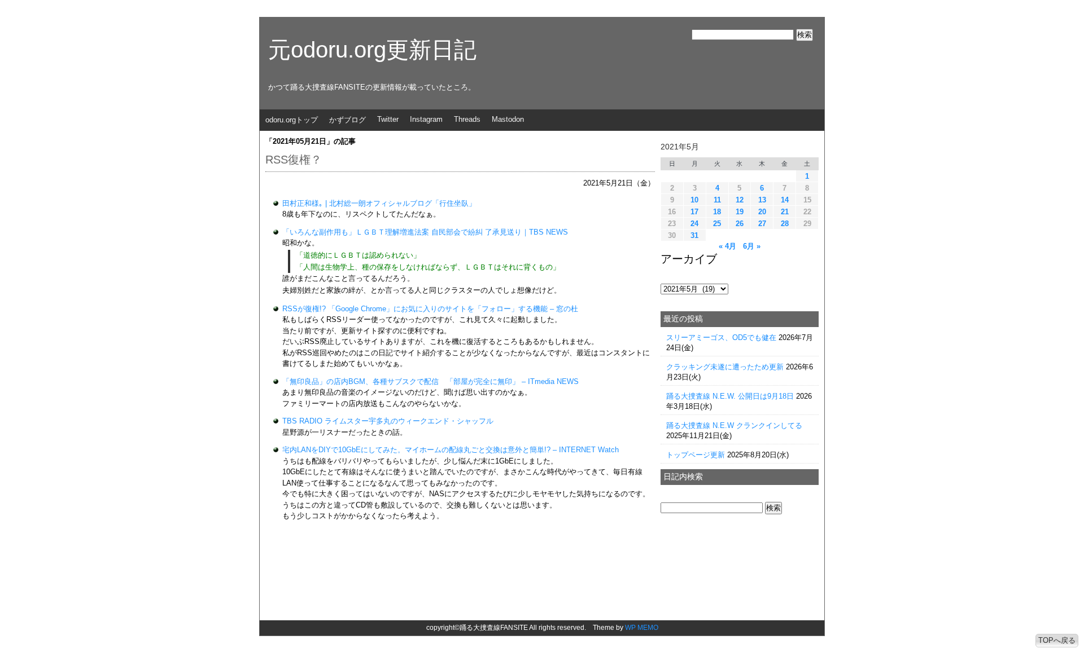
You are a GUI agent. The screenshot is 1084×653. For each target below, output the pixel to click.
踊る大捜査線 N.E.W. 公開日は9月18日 (730, 396)
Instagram (426, 119)
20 (762, 212)
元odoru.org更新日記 (372, 49)
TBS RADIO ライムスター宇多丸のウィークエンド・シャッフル (387, 421)
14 (785, 200)
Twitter (388, 119)
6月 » (751, 246)
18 (717, 212)
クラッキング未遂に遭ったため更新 (725, 367)
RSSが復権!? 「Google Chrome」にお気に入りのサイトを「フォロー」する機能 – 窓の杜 (430, 309)
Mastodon (508, 119)
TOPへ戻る (1057, 640)
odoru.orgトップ (291, 120)
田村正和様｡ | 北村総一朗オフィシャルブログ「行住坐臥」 (379, 203)
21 (785, 212)
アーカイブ (689, 259)
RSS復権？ (293, 159)
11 (717, 200)
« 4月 (727, 246)
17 (694, 212)
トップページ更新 (695, 455)
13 (762, 200)
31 (694, 235)
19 (740, 212)
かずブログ (347, 120)
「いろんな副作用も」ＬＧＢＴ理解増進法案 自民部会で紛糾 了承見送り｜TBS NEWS (425, 232)
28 (785, 223)
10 (694, 200)
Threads (467, 119)
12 (740, 200)
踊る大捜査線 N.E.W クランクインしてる (734, 425)
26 (740, 223)
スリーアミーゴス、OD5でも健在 (721, 337)
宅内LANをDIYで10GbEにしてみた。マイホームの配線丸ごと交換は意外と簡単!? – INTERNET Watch (450, 449)
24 (694, 223)
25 (717, 223)
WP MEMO (641, 628)
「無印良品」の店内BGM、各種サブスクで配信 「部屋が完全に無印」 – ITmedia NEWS (430, 381)
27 (762, 223)
